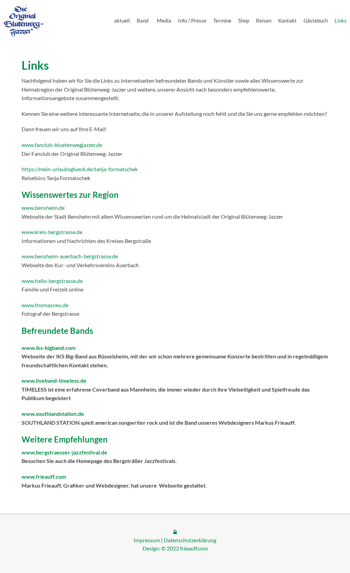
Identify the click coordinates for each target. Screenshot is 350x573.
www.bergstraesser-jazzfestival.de (64, 452)
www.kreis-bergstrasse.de (52, 232)
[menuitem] (122, 20)
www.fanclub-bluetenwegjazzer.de (62, 144)
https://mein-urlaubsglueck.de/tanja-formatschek (80, 169)
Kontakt (287, 20)
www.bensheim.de (43, 207)
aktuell (122, 20)
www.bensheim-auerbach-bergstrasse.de (70, 256)
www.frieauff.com (44, 476)
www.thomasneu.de (45, 305)
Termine (222, 20)
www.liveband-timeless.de (54, 380)
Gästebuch (316, 20)
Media (164, 20)
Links (341, 20)
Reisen (263, 20)
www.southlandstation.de (53, 413)
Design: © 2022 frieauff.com (175, 548)
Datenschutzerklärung (190, 540)
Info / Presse (192, 20)
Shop (243, 20)
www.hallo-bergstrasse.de (52, 280)
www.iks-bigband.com (49, 347)
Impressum (147, 540)
